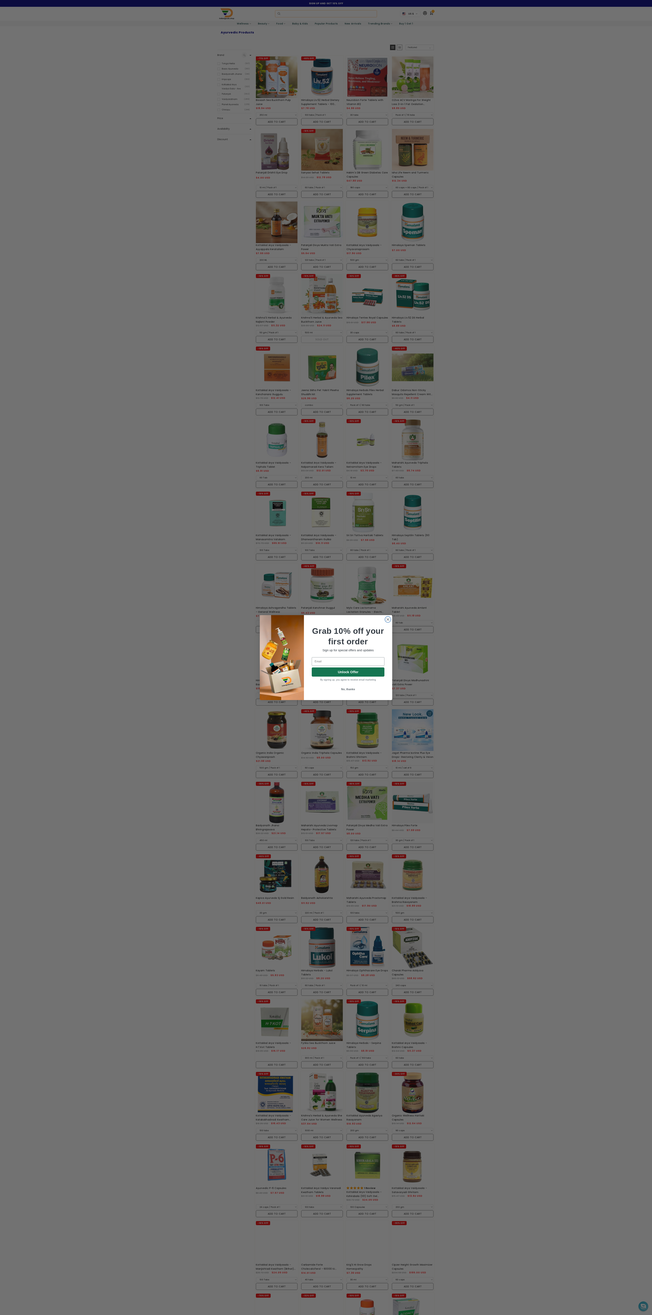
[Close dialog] (388, 619)
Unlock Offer (348, 672)
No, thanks (348, 689)
